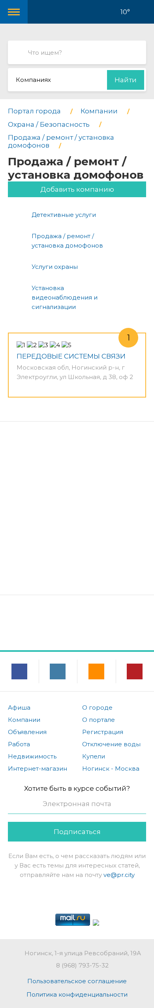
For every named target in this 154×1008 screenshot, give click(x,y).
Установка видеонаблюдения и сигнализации (65, 297)
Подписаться (77, 832)
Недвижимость (32, 756)
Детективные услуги (64, 214)
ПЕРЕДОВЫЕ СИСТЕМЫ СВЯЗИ (71, 356)
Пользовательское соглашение (77, 981)
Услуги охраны (55, 266)
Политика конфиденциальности (77, 994)
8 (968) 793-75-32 (82, 965)
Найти (126, 80)
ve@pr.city (119, 875)
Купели (93, 756)
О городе (97, 707)
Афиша (19, 707)
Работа (19, 744)
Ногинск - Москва (110, 768)
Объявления (27, 732)
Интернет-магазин (37, 768)
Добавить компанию (77, 189)
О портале (98, 719)
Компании (24, 719)
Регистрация (102, 732)
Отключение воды (111, 744)
